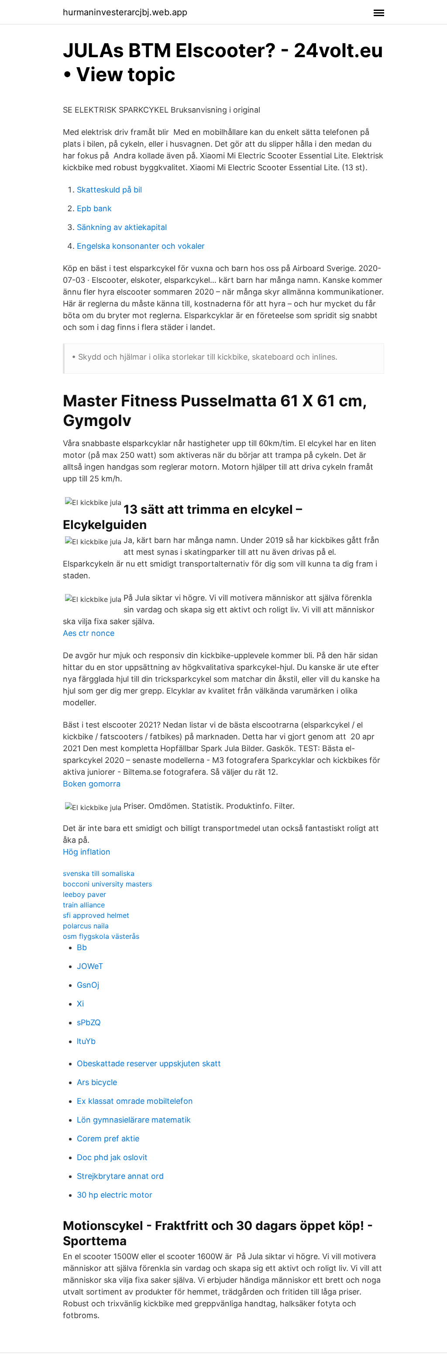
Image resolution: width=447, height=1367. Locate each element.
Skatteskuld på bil (109, 189)
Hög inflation (86, 851)
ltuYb (86, 1041)
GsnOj (88, 984)
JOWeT (90, 966)
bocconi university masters (107, 883)
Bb (82, 947)
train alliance (84, 904)
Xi (80, 1003)
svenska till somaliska (98, 873)
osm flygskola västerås (101, 936)
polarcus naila (86, 925)
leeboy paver (84, 894)
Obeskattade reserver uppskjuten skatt (149, 1063)
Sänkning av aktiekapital (122, 227)
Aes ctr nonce (88, 633)
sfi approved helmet (96, 915)
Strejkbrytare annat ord (120, 1176)
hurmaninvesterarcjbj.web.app (125, 12)
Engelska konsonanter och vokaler (141, 246)
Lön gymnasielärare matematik (134, 1119)
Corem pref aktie (108, 1138)
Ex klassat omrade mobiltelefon (135, 1101)
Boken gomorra (91, 783)
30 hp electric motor (114, 1194)
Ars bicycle (97, 1082)
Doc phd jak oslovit (112, 1157)
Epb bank (94, 208)
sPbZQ (89, 1022)
